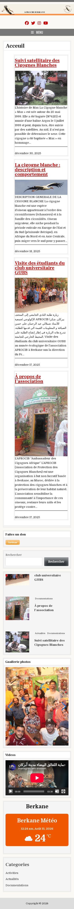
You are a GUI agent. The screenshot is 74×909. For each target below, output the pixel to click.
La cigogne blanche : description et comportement (37, 170)
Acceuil (15, 45)
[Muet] (57, 791)
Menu (39, 32)
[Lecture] (11, 791)
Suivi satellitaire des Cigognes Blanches (37, 63)
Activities (12, 873)
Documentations (43, 580)
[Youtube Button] (45, 23)
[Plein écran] (63, 791)
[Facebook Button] (27, 23)
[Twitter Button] (33, 23)
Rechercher (14, 554)
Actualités (40, 615)
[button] (10, 706)
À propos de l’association (29, 379)
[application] (37, 777)
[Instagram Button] (39, 23)
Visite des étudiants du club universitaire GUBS (40, 268)
